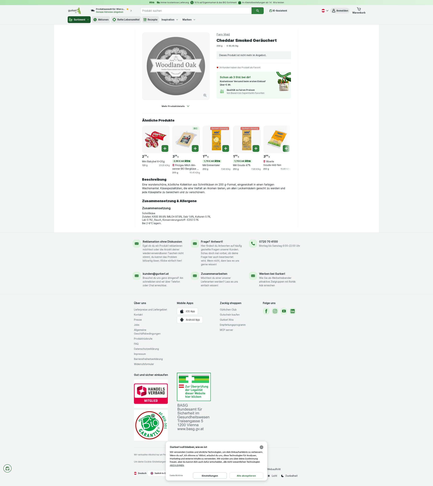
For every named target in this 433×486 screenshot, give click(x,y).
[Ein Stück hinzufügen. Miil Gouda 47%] (256, 148)
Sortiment (79, 19)
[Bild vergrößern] (205, 95)
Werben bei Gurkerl (272, 273)
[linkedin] (292, 311)
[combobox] (196, 10)
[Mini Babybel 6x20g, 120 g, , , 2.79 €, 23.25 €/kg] (156, 139)
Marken (187, 19)
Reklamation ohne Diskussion (162, 241)
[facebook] (266, 311)
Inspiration (168, 19)
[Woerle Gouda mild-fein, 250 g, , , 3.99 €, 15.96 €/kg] (277, 139)
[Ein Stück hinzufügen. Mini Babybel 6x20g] (165, 148)
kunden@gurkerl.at (156, 273)
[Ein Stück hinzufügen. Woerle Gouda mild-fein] (286, 148)
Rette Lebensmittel (128, 19)
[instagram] (275, 311)
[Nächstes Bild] (284, 139)
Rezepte (152, 19)
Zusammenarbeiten (214, 273)
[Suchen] (258, 10)
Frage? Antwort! (212, 241)
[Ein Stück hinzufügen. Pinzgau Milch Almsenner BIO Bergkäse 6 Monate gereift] (195, 148)
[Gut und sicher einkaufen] (151, 425)
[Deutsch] (324, 10)
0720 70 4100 (268, 241)
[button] (340, 10)
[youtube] (283, 311)
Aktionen (103, 19)
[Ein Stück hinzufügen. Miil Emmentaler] (225, 148)
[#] (194, 387)
